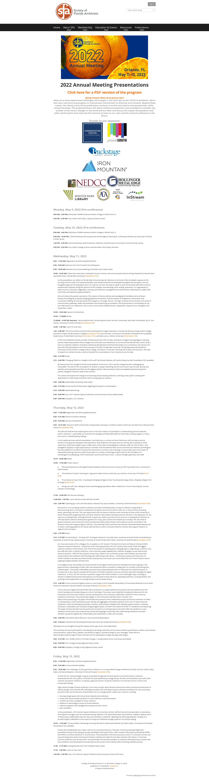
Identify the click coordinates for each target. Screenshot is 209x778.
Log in (151, 4)
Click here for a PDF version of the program (104, 92)
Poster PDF (69, 482)
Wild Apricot (138, 775)
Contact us (114, 766)
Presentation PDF (91, 276)
